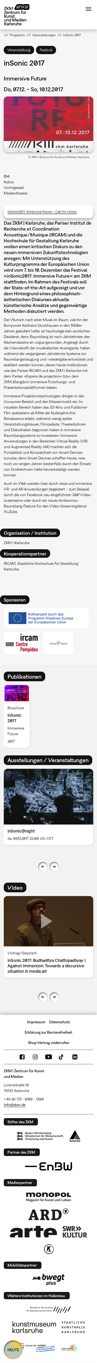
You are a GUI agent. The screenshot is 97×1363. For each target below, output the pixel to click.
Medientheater (16, 193)
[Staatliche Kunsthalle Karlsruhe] (73, 1327)
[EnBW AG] (48, 1166)
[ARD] (48, 1214)
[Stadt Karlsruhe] (75, 1136)
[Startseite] (20, 15)
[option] (18, 716)
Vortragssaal (14, 187)
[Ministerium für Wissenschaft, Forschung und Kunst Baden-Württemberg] (40, 1136)
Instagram (35, 1057)
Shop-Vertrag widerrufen (48, 1042)
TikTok (61, 1057)
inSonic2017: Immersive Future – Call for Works (42, 212)
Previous (43, 866)
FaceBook (22, 1057)
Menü (88, 9)
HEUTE (13, 1350)
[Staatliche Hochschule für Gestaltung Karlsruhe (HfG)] (48, 1309)
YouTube (48, 1057)
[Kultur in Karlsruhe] (48, 1249)
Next (54, 866)
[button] (48, 124)
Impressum (36, 1022)
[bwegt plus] (48, 1279)
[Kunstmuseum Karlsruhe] (34, 1327)
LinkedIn (75, 1057)
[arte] (33, 1231)
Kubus (9, 182)
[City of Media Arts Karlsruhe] (70, 1348)
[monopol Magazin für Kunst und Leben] (48, 1197)
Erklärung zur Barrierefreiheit (48, 1032)
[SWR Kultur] (75, 1232)
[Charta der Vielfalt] (36, 1348)
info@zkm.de (14, 1105)
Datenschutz (59, 1022)
